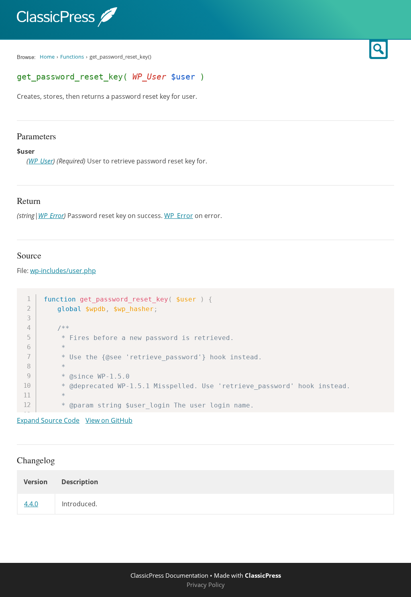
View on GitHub (108, 420)
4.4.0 (31, 503)
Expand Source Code (48, 420)
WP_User (40, 161)
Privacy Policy (206, 585)
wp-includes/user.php (63, 270)
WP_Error (51, 215)
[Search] (378, 49)
